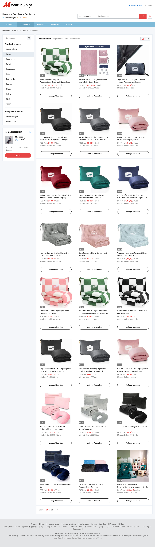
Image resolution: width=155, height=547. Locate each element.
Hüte (8, 74)
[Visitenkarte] (30, 132)
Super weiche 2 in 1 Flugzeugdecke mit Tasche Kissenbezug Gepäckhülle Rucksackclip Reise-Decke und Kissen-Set (94, 371)
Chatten (21, 140)
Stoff (8, 99)
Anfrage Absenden (56, 96)
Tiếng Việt (146, 527)
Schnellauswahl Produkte (107, 524)
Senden (18, 155)
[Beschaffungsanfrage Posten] (150, 16)
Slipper (8, 89)
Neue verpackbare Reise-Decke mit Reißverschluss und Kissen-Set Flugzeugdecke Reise (53, 429)
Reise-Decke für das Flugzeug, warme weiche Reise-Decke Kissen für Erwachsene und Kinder (93, 82)
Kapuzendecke (11, 49)
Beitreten (140, 5)
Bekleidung (10, 64)
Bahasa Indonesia (77, 529)
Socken (9, 84)
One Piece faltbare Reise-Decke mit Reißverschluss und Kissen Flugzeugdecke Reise (133, 197)
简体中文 (25, 527)
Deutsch (64, 527)
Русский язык (91, 527)
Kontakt (69, 24)
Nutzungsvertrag (53, 524)
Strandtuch (10, 69)
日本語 (41, 527)
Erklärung (42, 524)
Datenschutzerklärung (69, 524)
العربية (107, 527)
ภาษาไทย (130, 527)
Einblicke (121, 524)
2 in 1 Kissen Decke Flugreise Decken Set (132, 426)
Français (49, 527)
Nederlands (115, 527)
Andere (9, 104)
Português (73, 527)
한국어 (100, 527)
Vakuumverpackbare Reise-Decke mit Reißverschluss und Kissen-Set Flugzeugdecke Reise (92, 197)
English (17, 527)
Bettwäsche (10, 79)
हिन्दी (123, 527)
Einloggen (132, 5)
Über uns (40, 24)
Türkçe (138, 527)
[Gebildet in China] (18, 5)
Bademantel (10, 59)
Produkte (26, 24)
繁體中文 (34, 527)
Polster (9, 94)
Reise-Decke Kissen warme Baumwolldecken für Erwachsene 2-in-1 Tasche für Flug (132, 487)
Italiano (81, 527)
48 (57, 510)
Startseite (9, 24)
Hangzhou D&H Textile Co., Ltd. (17, 14)
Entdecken (55, 24)
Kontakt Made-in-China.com (87, 524)
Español (57, 527)
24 (47, 510)
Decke (8, 54)
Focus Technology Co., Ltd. (75, 533)
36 (52, 510)
